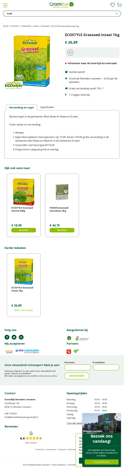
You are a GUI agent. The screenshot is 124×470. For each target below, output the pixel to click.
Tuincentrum (40, 449)
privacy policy (50, 376)
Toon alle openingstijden (79, 423)
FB (7, 337)
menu (5, 5)
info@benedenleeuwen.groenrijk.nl (21, 417)
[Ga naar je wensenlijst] (113, 5)
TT (14, 337)
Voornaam (69, 362)
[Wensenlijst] (113, 5)
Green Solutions (58, 465)
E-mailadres (99, 362)
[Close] (116, 417)
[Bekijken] (119, 5)
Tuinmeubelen (51, 449)
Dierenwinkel (72, 449)
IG (21, 337)
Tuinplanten (61, 449)
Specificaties (47, 107)
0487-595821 (11, 413)
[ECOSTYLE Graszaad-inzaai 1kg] (31, 61)
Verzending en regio (21, 107)
